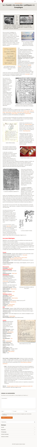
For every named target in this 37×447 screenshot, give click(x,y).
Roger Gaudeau (15, 297)
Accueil (2, 427)
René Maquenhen (26, 130)
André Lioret (14, 273)
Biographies (3, 429)
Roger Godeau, (9, 112)
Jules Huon (8, 226)
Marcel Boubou (11, 331)
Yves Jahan (27, 74)
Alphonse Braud (13, 258)
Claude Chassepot (28, 124)
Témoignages (3, 431)
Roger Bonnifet (11, 295)
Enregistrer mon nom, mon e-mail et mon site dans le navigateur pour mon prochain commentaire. (16, 414)
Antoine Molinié (14, 113)
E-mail (15, 411)
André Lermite (19, 112)
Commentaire (4, 398)
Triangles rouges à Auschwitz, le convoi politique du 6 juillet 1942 (19, 386)
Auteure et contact (4, 436)
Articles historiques (18, 3)
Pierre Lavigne (27, 110)
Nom (3, 411)
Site (26, 411)
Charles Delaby (28, 113)
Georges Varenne (26, 112)
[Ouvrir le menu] (35, 1)
